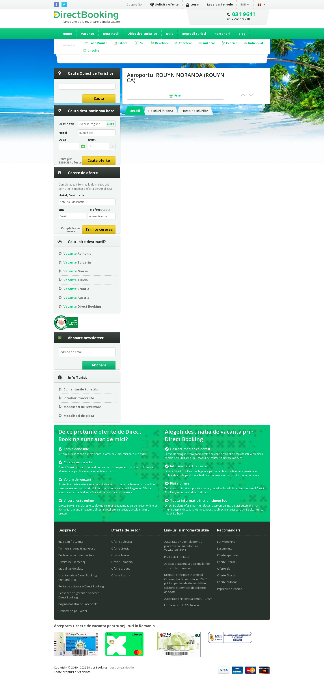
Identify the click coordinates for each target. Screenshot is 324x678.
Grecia (75, 271)
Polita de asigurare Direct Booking (81, 586)
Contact (69, 44)
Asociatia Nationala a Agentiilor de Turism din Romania (187, 566)
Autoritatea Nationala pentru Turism (188, 599)
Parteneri (222, 34)
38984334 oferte (70, 162)
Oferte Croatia (120, 568)
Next (251, 95)
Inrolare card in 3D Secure (181, 605)
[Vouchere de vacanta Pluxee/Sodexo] (124, 654)
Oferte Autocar (227, 582)
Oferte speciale (227, 555)
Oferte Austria (120, 575)
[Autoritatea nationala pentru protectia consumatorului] (230, 641)
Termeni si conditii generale (76, 548)
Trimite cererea (99, 229)
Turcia (75, 280)
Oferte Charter (227, 575)
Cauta (99, 98)
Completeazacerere (70, 229)
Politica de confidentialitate (76, 555)
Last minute (225, 548)
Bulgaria (77, 262)
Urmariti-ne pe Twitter (72, 611)
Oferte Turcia (120, 555)
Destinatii (111, 34)
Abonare (99, 365)
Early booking (226, 542)
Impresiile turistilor (229, 589)
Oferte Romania (122, 562)
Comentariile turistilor (81, 389)
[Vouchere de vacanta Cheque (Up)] (76, 655)
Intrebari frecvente (78, 398)
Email (62, 210)
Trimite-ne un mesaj (71, 562)
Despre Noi (135, 4)
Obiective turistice (142, 34)
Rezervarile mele (220, 4)
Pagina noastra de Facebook (77, 604)
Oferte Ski (224, 568)
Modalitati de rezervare (82, 407)
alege (110, 123)
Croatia (76, 289)
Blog (242, 34)
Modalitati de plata (78, 416)
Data (62, 139)
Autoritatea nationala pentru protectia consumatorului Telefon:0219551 (183, 546)
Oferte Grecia (120, 548)
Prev (243, 95)
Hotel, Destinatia (71, 195)
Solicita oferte (167, 4)
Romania (77, 253)
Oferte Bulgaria (121, 542)
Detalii (135, 111)
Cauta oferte (99, 160)
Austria (76, 297)
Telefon (99, 210)
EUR (243, 4)
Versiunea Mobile (122, 667)
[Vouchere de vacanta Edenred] (179, 655)
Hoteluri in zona (160, 111)
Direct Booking (86, 15)
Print (177, 95)
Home (67, 34)
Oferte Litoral (226, 562)
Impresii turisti (194, 34)
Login (194, 4)
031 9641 (244, 14)
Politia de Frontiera (176, 557)
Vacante (87, 34)
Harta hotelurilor (195, 111)
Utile (169, 34)
